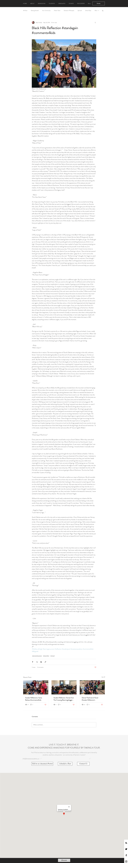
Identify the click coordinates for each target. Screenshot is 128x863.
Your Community (46, 10)
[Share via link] (45, 662)
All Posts (25, 10)
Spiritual (80, 10)
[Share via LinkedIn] (41, 662)
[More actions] (95, 22)
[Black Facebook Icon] (126, 855)
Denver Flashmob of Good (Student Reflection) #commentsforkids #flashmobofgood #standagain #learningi (91, 699)
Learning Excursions (37, 656)
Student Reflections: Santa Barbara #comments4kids (33, 699)
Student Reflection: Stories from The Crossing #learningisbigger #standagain (64, 699)
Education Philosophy (69, 10)
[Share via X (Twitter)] (37, 662)
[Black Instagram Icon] (126, 861)
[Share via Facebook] (32, 662)
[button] (103, 10)
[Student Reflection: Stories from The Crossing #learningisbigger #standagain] (64, 687)
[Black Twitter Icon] (126, 849)
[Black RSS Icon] (126, 843)
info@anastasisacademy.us (30, 759)
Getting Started (34, 10)
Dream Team (57, 10)
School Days (88, 10)
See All (103, 677)
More (96, 10)
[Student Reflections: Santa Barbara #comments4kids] (35, 687)
